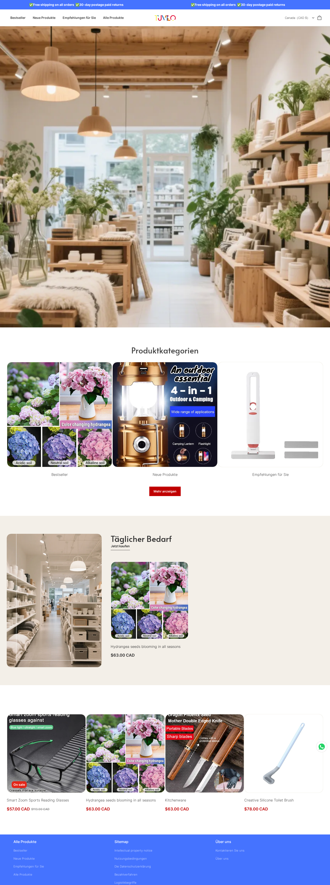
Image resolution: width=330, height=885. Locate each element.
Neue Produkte (44, 18)
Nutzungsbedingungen (130, 858)
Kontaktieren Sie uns (230, 850)
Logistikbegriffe (125, 882)
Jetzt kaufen (120, 546)
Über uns (222, 858)
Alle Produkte (113, 18)
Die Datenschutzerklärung (132, 866)
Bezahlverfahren (125, 874)
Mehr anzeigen (165, 491)
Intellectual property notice (133, 850)
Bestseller (18, 18)
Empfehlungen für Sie (79, 18)
